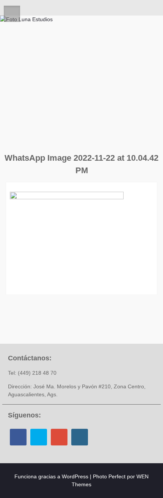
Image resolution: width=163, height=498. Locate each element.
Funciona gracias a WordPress (51, 476)
